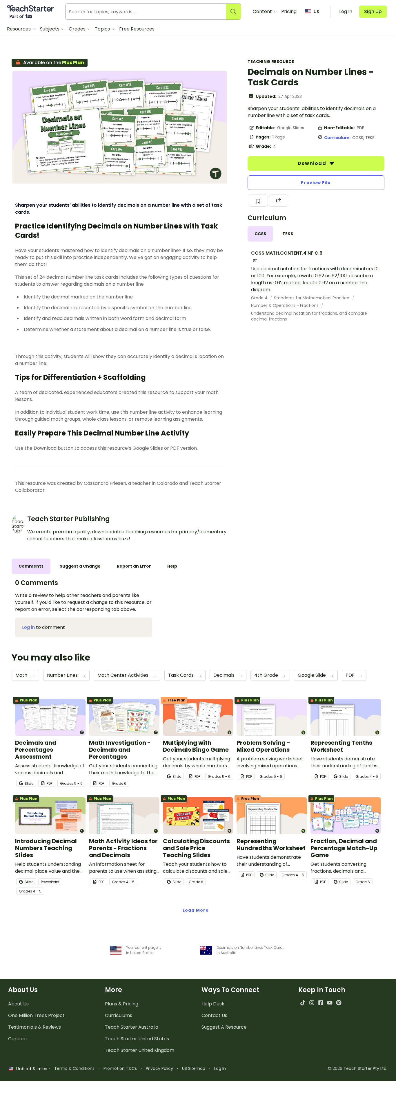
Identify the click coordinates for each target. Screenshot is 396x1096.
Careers (17, 1038)
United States (30, 1069)
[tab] (260, 234)
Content (263, 11)
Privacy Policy (159, 1068)
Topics (103, 29)
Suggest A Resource (224, 1027)
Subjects (50, 29)
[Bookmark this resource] (258, 201)
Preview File (316, 183)
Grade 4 (260, 298)
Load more (196, 910)
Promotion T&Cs (120, 1068)
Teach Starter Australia (131, 1027)
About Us (18, 1003)
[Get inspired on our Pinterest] (338, 1002)
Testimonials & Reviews (34, 1027)
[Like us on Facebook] (320, 1002)
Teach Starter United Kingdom (139, 1050)
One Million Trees (36, 1015)
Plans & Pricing (121, 1003)
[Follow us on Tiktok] (302, 1002)
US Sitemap (193, 1068)
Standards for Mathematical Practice (312, 298)
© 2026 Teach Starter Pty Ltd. (357, 1068)
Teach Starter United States (137, 1038)
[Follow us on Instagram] (311, 1002)
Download (312, 163)
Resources (19, 29)
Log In (220, 1068)
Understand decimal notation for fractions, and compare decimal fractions (309, 316)
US (316, 12)
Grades (78, 29)
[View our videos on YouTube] (329, 1002)
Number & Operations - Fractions (285, 305)
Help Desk (212, 1003)
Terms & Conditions (74, 1068)
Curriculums (118, 1015)
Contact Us (214, 1015)
